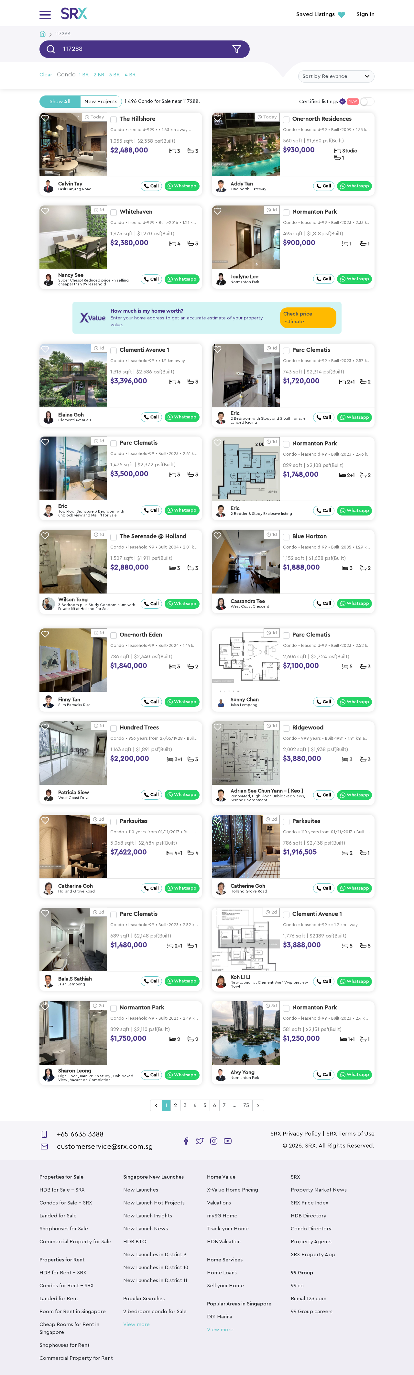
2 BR (98, 74)
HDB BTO (135, 1241)
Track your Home (228, 1228)
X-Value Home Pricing (232, 1189)
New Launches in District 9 (154, 1254)
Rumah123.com (308, 1298)
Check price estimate (297, 317)
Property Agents (311, 1241)
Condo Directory (311, 1228)
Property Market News (319, 1189)
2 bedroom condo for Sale (155, 1311)
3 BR (114, 74)
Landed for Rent (58, 1298)
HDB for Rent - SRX (62, 1272)
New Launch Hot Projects (154, 1202)
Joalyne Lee (244, 276)
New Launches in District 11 (155, 1280)
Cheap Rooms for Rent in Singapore (69, 1328)
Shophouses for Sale (63, 1228)
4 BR (130, 74)
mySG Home (222, 1215)
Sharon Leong (74, 1070)
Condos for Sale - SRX (65, 1202)
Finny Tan (69, 699)
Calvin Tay (70, 183)
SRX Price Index (309, 1202)
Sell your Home (225, 1285)
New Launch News (145, 1228)
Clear (45, 74)
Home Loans (222, 1272)
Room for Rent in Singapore (72, 1311)
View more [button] (136, 1324)
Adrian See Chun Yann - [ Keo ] (267, 790)
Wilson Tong (73, 599)
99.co (297, 1285)
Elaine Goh (71, 414)
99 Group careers (311, 1311)
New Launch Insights (147, 1215)
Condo (66, 74)
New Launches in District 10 (155, 1267)
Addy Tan (242, 183)
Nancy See (70, 275)
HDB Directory (308, 1215)
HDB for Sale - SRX (62, 1189)
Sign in (365, 14)
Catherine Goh (75, 886)
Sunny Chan (245, 699)
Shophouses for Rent (64, 1345)
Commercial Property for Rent (76, 1358)
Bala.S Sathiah (75, 978)
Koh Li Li (240, 977)
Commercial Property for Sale (75, 1241)
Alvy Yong (243, 1072)
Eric (235, 413)
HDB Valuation (224, 1241)
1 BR (84, 74)
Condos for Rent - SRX (66, 1285)
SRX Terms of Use (350, 1134)
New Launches (140, 1189)
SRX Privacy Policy (295, 1134)
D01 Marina (219, 1316)
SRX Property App (313, 1254)
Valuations (219, 1202)
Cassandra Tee (248, 601)
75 (246, 1105)
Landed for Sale (58, 1215)
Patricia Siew (73, 792)
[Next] (258, 1106)
